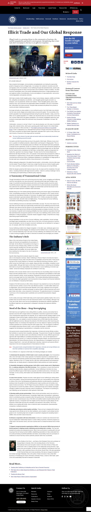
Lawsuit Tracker (52, 8)
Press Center (42, 8)
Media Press (34, 501)
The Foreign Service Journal (14, 28)
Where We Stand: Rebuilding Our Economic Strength (74, 186)
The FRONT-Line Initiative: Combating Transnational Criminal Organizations (74, 113)
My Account (26, 8)
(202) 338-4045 (21, 498)
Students (55, 19)
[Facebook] (62, 496)
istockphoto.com (14, 78)
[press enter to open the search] (81, 10)
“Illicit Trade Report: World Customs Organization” (24, 476)
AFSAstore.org (73, 8)
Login (33, 8)
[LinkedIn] (67, 496)
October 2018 (26, 28)
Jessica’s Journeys (72, 143)
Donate (75, 12)
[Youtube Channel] (70, 496)
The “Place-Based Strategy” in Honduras (73, 108)
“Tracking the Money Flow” (18, 474)
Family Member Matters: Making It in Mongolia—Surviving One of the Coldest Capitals (73, 166)
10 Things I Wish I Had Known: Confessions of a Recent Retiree (73, 134)
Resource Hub (63, 8)
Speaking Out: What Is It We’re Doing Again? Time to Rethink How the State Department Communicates (74, 157)
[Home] (12, 19)
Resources (63, 19)
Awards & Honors (72, 19)
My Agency (66, 12)
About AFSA (79, 21)
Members (33, 491)
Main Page (71, 77)
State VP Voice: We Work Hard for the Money (73, 181)
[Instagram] (64, 496)
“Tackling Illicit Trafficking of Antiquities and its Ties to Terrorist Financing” (30, 467)
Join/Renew (77, 3)
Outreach (48, 19)
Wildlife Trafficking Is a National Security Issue (73, 124)
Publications (40, 19)
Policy (81, 19)
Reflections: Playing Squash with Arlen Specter (74, 172)
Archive (70, 79)
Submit (68, 55)
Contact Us (17, 8)
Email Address (69, 48)
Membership (30, 19)
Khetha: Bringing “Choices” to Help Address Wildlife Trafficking (74, 119)
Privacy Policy (44, 510)
